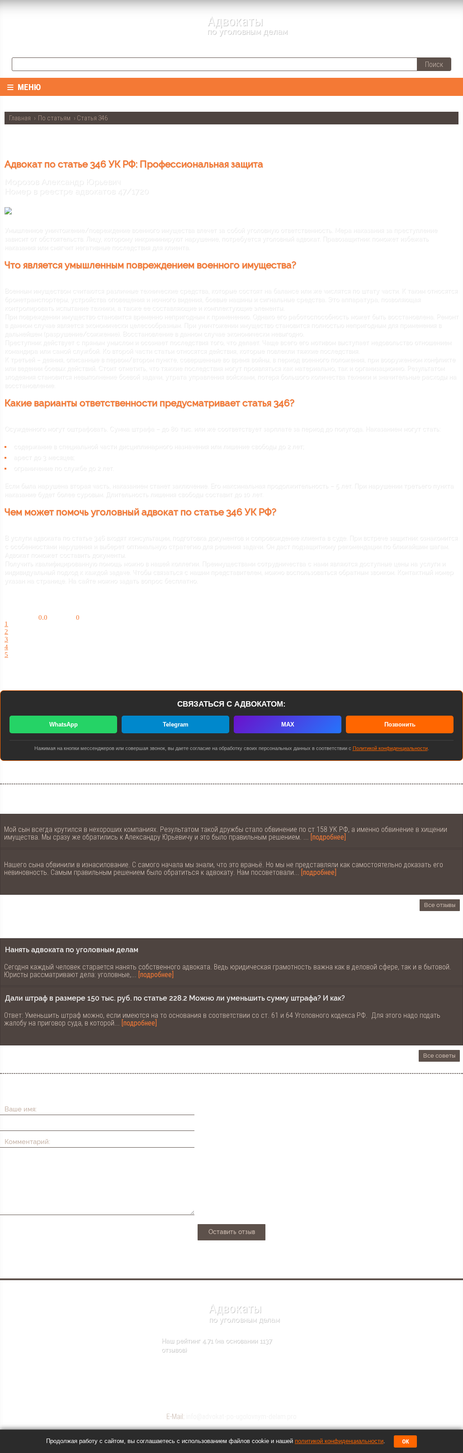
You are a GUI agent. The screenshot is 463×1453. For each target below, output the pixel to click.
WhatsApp (63, 724)
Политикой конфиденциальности (390, 748)
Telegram (176, 724)
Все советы (439, 1055)
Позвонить (400, 724)
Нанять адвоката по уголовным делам (71, 949)
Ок (405, 1441)
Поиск (434, 64)
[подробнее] (328, 837)
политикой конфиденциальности (339, 1441)
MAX (287, 724)
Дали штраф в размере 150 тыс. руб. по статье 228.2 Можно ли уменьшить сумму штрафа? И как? (175, 998)
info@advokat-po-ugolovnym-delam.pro (241, 1416)
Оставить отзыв (231, 1231)
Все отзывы (439, 905)
